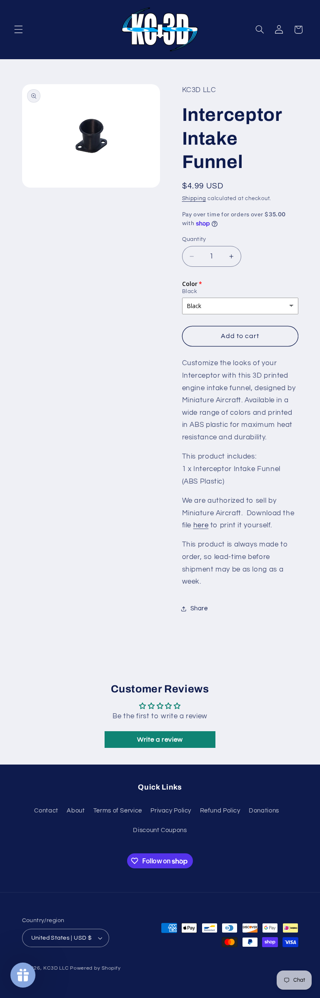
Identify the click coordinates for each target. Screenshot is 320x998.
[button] (18, 29)
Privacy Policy (170, 810)
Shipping (194, 198)
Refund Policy (220, 810)
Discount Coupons (160, 830)
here (201, 525)
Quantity (194, 239)
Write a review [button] (160, 739)
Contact (46, 810)
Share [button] (199, 608)
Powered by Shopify (95, 968)
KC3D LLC (55, 968)
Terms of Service (117, 810)
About (76, 810)
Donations (264, 810)
